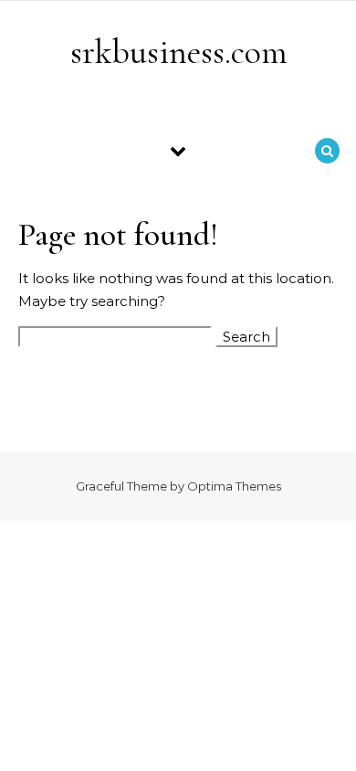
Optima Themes (234, 486)
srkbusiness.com (179, 52)
